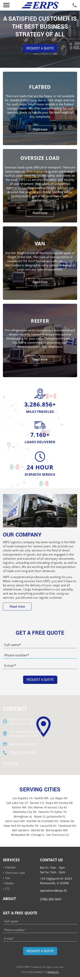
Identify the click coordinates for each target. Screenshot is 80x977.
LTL (7, 888)
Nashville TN (30, 826)
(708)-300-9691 (23, 752)
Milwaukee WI (20, 835)
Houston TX (46, 812)
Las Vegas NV (59, 798)
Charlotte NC (49, 821)
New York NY (12, 826)
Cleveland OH (67, 826)
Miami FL (40, 816)
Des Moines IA (37, 807)
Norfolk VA (34, 821)
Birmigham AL (23, 816)
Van (7, 878)
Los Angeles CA (22, 798)
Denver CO (37, 803)
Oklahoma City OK (25, 812)
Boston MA (19, 807)
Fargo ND (52, 803)
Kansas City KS (57, 807)
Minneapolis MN (57, 830)
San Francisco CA (57, 835)
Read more (40, 129)
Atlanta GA (67, 821)
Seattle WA (41, 798)
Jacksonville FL (56, 816)
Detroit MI (37, 830)
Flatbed (10, 867)
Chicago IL (38, 835)
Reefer (9, 883)
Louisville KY (48, 826)
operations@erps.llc (23, 744)
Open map (10, 763)
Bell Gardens (20, 830)
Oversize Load (15, 873)
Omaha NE (66, 803)
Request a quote (40, 951)
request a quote (40, 48)
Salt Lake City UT (17, 803)
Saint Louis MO (15, 821)
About (9, 898)
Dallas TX (60, 812)
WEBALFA (53, 972)
